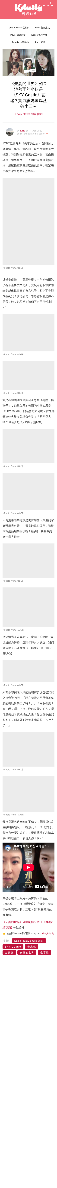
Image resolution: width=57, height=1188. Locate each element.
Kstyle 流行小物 (39, 34)
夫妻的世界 (27, 952)
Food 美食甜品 (42, 27)
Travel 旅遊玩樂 (18, 34)
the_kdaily (48, 933)
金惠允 (31, 946)
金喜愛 (44, 952)
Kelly (23, 130)
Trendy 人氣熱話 (20, 42)
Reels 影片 (40, 42)
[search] (51, 3)
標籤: (7, 940)
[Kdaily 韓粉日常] (28, 9)
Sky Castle (13, 946)
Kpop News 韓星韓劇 (18, 27)
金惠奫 (9, 952)
